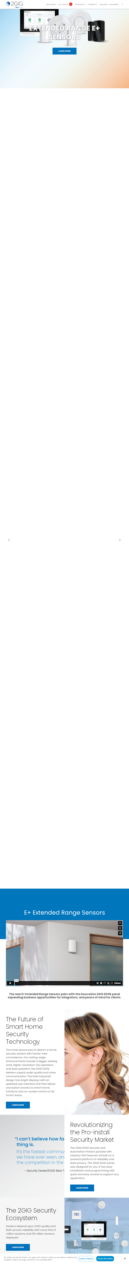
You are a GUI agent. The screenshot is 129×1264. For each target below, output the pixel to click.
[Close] (125, 1258)
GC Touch (63, 4)
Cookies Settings (86, 1259)
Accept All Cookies (105, 1259)
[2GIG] (14, 4)
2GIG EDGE (51, 4)
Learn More (64, 51)
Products (80, 4)
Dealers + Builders (109, 4)
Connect (92, 4)
